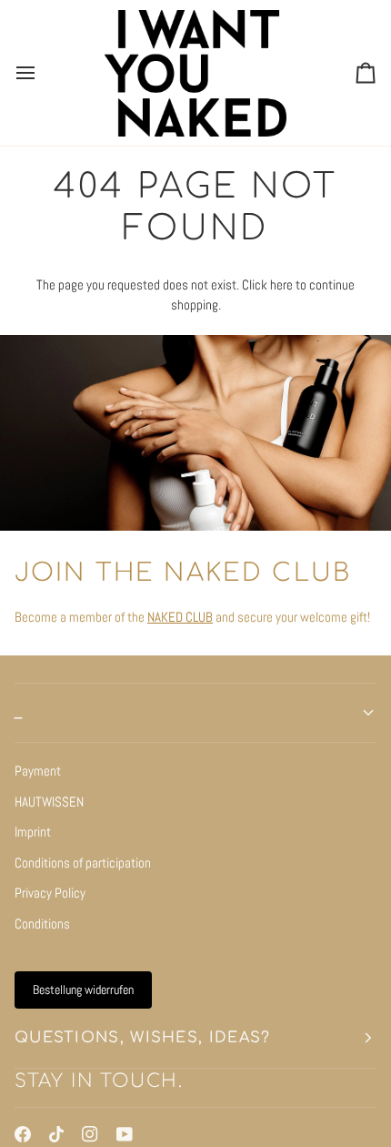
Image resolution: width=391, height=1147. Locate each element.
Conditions (42, 923)
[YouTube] (124, 1134)
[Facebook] (23, 1134)
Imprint (33, 831)
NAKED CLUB (180, 616)
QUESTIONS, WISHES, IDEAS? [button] (143, 1038)
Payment (38, 770)
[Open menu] (42, 73)
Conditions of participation (83, 862)
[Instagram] (90, 1134)
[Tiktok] (56, 1134)
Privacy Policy (50, 892)
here (281, 284)
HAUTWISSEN (49, 801)
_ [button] (19, 713)
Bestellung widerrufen (83, 989)
